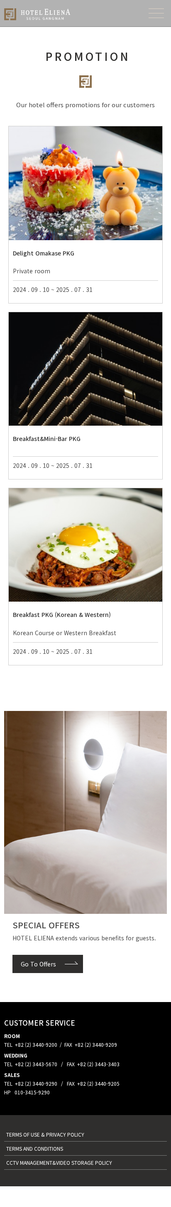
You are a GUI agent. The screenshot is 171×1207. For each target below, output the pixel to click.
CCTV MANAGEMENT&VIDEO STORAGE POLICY (59, 1162)
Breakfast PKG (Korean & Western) (62, 614)
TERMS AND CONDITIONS (34, 1148)
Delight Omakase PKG (43, 253)
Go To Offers (38, 964)
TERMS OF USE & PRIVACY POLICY (46, 1134)
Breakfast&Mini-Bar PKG (47, 438)
